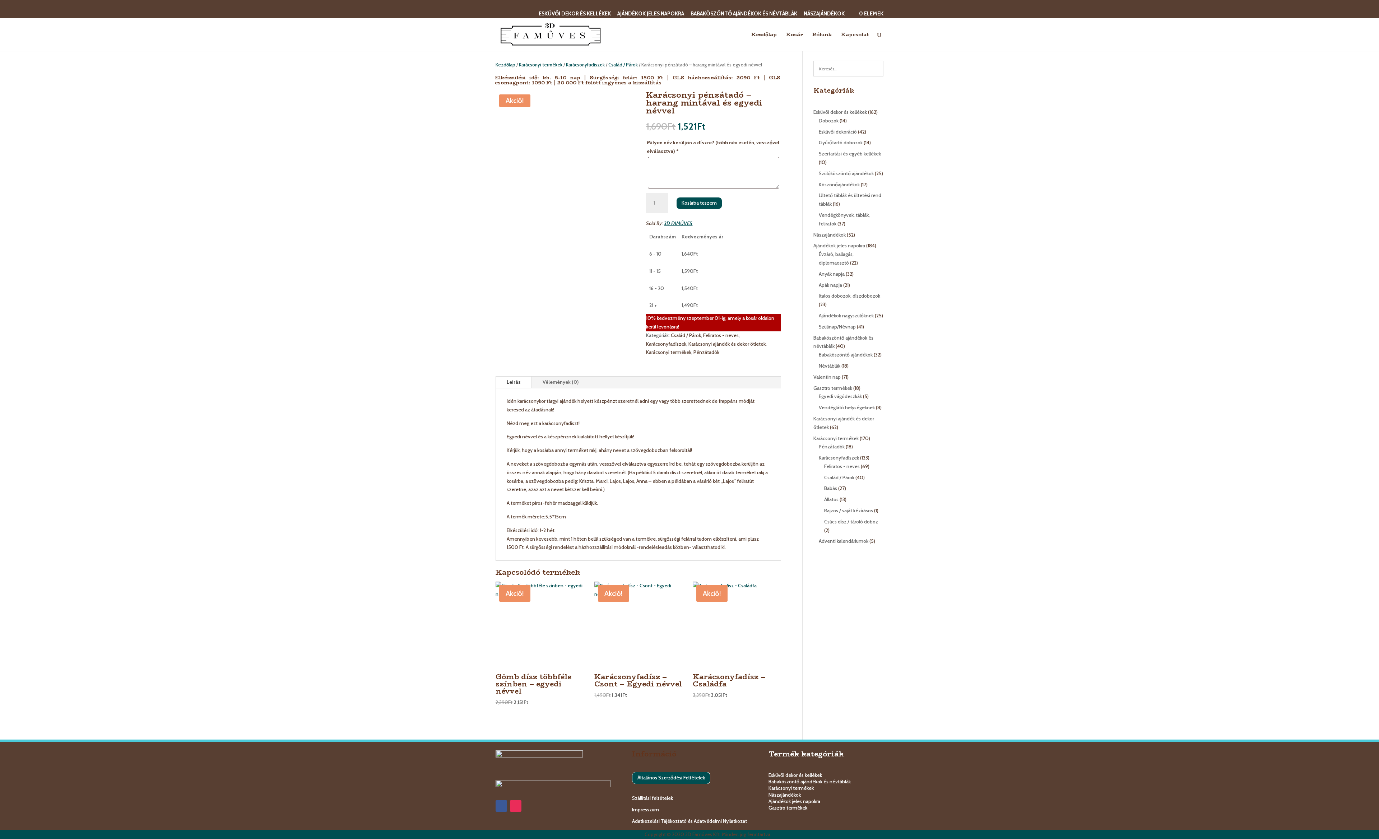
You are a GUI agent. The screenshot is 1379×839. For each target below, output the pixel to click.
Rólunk (822, 35)
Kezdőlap (764, 35)
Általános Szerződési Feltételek (671, 777)
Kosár (794, 35)
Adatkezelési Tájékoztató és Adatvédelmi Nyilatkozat (689, 821)
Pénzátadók (706, 352)
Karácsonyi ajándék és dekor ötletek (727, 344)
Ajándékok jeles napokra (650, 14)
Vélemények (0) (561, 382)
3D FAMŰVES (678, 223)
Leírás (514, 382)
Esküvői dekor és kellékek (575, 14)
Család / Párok (623, 64)
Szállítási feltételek (652, 798)
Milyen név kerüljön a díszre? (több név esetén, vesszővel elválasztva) (713, 146)
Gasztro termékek (788, 808)
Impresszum (645, 809)
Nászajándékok (824, 14)
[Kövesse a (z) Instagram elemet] (515, 806)
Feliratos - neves (721, 335)
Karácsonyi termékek (540, 64)
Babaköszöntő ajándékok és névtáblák (744, 14)
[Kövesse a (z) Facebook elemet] (501, 806)
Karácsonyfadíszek (585, 64)
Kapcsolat (855, 35)
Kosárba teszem (699, 203)
